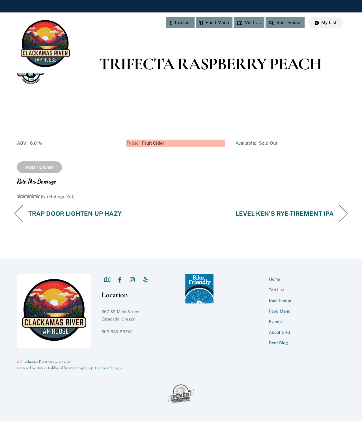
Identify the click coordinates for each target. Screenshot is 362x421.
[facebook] (120, 279)
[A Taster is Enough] (23, 196)
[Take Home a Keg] (37, 196)
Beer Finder (288, 22)
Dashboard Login (108, 368)
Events (275, 321)
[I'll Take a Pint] (28, 196)
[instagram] (132, 279)
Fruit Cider (153, 143)
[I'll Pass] (19, 196)
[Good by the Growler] (33, 196)
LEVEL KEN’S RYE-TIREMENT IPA (285, 213)
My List (328, 22)
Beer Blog (278, 342)
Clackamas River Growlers (42, 361)
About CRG (279, 332)
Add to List (39, 167)
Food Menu (216, 22)
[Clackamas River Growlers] (45, 70)
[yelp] (145, 279)
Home (274, 279)
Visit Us (252, 22)
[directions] (107, 279)
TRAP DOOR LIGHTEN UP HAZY (75, 213)
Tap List (182, 22)
